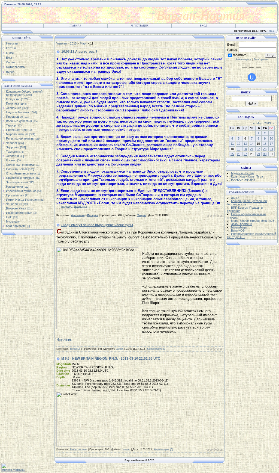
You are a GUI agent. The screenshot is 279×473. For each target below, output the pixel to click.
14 (251, 143)
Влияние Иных (16, 208)
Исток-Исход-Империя (22, 199)
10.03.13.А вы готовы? (79, 52)
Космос (11, 160)
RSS (272, 30)
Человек (11, 142)
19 (238, 148)
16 (264, 143)
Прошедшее (14, 116)
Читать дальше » (75, 207)
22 (258, 148)
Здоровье (12, 147)
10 (271, 138)
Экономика (13, 108)
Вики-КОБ (238, 230)
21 (251, 148)
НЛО (9, 217)
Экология (12, 156)
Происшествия (16, 129)
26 (238, 154)
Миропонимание (17, 134)
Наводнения (14, 186)
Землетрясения (17, 182)
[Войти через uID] (252, 77)
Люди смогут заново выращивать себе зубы (97, 225)
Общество (13, 99)
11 (232, 143)
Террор (11, 125)
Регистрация (139, 25)
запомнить (240, 55)
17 (271, 143)
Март (83, 43)
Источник (64, 340)
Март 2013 (263, 123)
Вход (203, 25)
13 (245, 143)
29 (258, 154)
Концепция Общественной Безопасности (24, 93)
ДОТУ (235, 197)
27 (245, 154)
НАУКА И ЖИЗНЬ (243, 179)
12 (238, 143)
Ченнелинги (14, 204)
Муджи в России (242, 173)
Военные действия (19, 121)
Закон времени (241, 224)
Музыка (11, 221)
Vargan (141, 215)
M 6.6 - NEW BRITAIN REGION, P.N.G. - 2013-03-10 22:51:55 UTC (110, 358)
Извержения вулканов (21, 191)
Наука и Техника (17, 112)
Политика (12, 103)
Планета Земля (17, 169)
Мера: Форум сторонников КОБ (252, 220)
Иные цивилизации (19, 212)
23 (264, 148)
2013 (73, 43)
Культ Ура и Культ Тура (247, 176)
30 (264, 154)
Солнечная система (20, 164)
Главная (75, 25)
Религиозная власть (20, 138)
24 (271, 148)
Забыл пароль (243, 59)
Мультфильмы (16, 225)
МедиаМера (239, 227)
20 (245, 148)
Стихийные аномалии (21, 173)
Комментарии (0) (156, 348)
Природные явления (20, 177)
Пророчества (15, 195)
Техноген (12, 151)
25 (232, 154)
